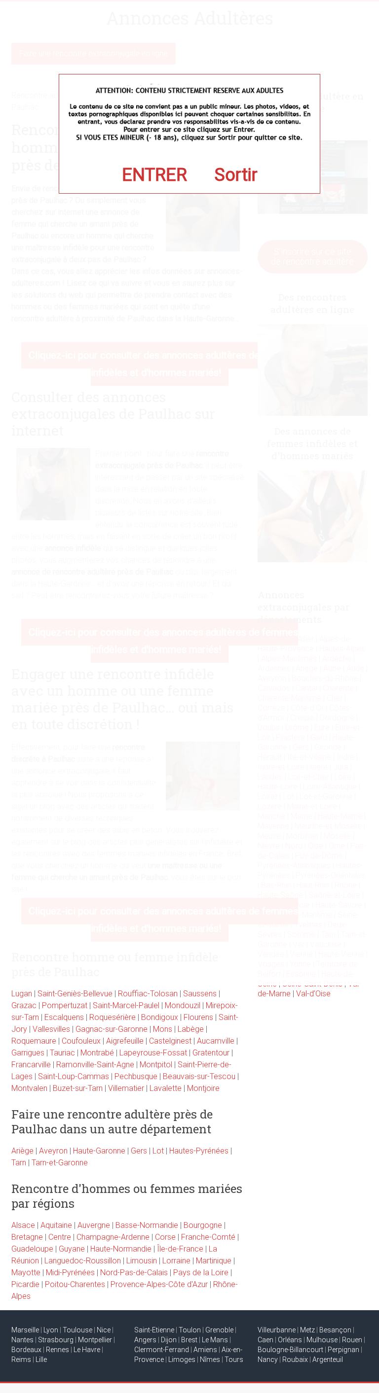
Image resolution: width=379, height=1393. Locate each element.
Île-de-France (180, 1249)
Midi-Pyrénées (70, 1272)
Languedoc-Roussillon (82, 1260)
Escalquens (64, 1017)
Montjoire (203, 1088)
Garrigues (27, 1052)
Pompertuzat (64, 1005)
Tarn (18, 1162)
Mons (162, 1029)
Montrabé (97, 1052)
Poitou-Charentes (75, 1284)
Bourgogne (203, 1225)
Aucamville (215, 1041)
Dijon (169, 1340)
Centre (59, 1237)
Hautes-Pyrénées (198, 1150)
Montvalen (29, 1088)
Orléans (290, 1340)
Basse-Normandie (146, 1225)
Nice (104, 1330)
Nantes (22, 1340)
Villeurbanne (277, 1330)
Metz (307, 1330)
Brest (189, 1340)
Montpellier (95, 1340)
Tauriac (62, 1052)
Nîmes (210, 1359)
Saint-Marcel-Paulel (126, 1005)
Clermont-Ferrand (161, 1350)
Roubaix (295, 1359)
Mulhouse (322, 1340)
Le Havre (87, 1350)
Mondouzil (182, 1005)
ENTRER (154, 175)
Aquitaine (56, 1225)
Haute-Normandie (121, 1249)
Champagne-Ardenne (113, 1237)
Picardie (25, 1284)
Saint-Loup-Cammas (73, 1076)
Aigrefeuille (125, 1041)
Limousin (141, 1260)
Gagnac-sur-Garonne (112, 1029)
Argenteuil (327, 1359)
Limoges (181, 1359)
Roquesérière (112, 1017)
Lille (41, 1359)
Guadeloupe (32, 1249)
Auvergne (93, 1225)
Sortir (236, 175)
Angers (145, 1340)
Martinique (213, 1260)
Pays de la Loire (200, 1272)
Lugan (21, 993)
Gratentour (210, 1052)
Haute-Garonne (99, 1150)
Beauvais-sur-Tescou (199, 1076)
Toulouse (77, 1330)
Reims (21, 1359)
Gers (139, 1150)
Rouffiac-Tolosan (148, 993)
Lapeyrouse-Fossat (153, 1052)
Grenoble (219, 1330)
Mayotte (25, 1272)
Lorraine (176, 1260)
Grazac (24, 1005)
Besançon (335, 1330)
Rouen (352, 1340)
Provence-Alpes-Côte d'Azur (159, 1284)
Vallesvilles (51, 1029)
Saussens (200, 993)
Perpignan (343, 1350)
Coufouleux (81, 1041)
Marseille (25, 1330)
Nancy (268, 1359)
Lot (158, 1150)
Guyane (72, 1249)
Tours (234, 1359)
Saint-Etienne (154, 1330)
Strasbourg (56, 1340)
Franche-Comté (208, 1237)
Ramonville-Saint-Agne (95, 1064)
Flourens (198, 1017)
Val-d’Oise (313, 993)
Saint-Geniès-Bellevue (75, 993)
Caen (265, 1340)
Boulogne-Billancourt (290, 1350)
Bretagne (27, 1237)
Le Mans (215, 1340)
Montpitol (156, 1064)
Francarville (31, 1064)
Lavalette (166, 1088)
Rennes (57, 1350)
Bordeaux (26, 1350)
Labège (191, 1029)
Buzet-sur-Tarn (78, 1088)
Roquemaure (33, 1041)
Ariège (22, 1150)
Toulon (190, 1330)
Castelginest (170, 1041)
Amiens (205, 1350)
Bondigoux (159, 1017)
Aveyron (53, 1150)
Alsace (23, 1225)
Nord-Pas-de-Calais (134, 1272)
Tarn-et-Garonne (60, 1162)
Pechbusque (135, 1076)
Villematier (126, 1088)
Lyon (50, 1330)
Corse (165, 1237)
